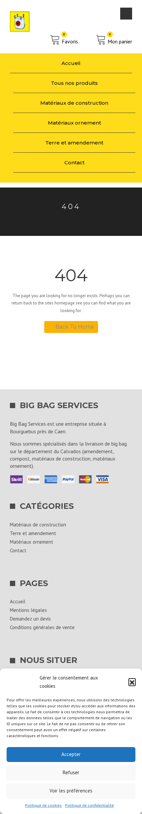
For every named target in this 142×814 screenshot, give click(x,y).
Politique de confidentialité (89, 805)
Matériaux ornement (74, 123)
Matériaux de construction (74, 103)
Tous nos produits (74, 83)
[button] (132, 681)
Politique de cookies (43, 805)
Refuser (71, 772)
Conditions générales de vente (42, 627)
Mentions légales (28, 610)
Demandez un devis (30, 619)
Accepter (71, 754)
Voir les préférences (71, 790)
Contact (74, 162)
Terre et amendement (74, 142)
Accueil (71, 63)
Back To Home (74, 327)
